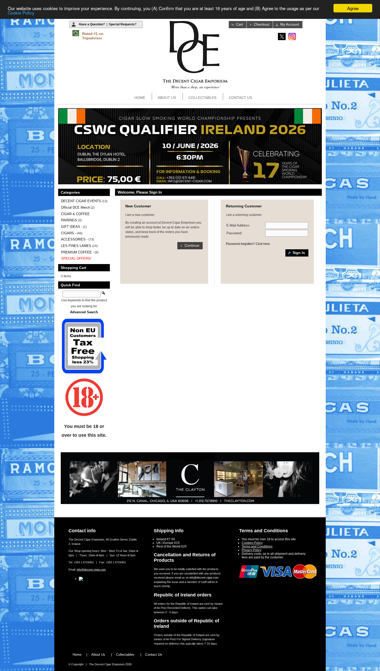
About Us (167, 98)
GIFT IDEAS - (71, 227)
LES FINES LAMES (76, 246)
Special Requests (122, 24)
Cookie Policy (21, 13)
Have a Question (91, 24)
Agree (353, 8)
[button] (237, 24)
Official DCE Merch (75, 207)
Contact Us (240, 98)
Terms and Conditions (257, 546)
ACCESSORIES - (74, 239)
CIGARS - (68, 233)
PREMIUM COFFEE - (77, 252)
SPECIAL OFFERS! (76, 258)
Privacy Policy (251, 550)
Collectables (202, 98)
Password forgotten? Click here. (248, 244)
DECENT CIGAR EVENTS (81, 201)
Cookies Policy (252, 543)
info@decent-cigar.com (91, 569)
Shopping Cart (73, 268)
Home (139, 98)
